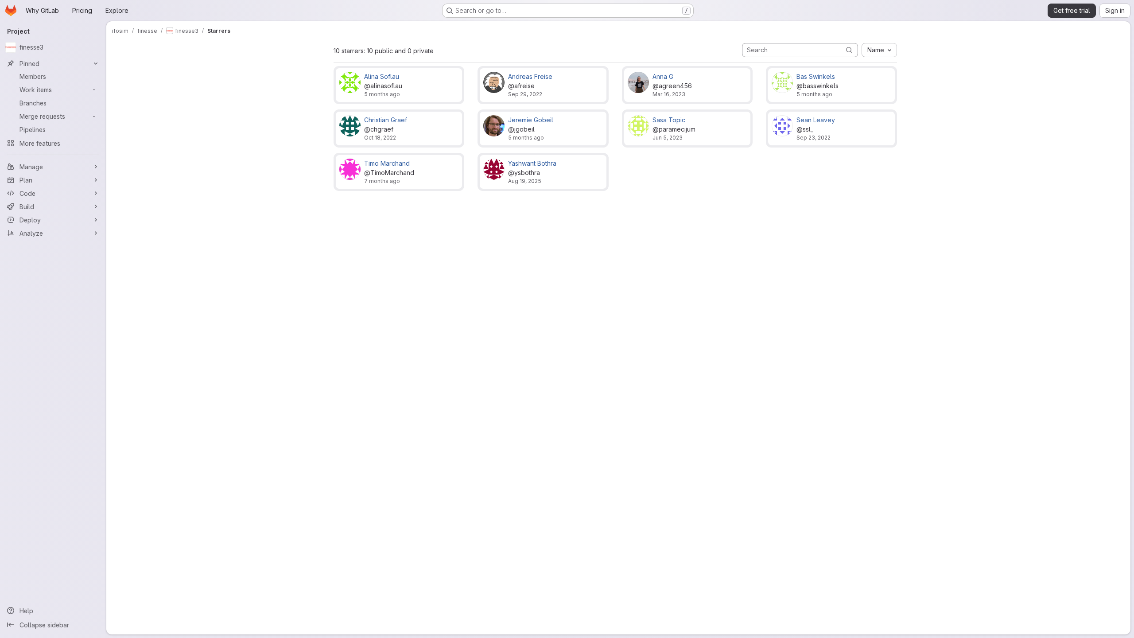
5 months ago (382, 94)
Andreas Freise (530, 76)
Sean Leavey (815, 120)
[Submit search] (849, 49)
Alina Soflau (381, 76)
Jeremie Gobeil (530, 120)
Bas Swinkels (815, 76)
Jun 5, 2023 (667, 137)
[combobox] (879, 50)
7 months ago (382, 181)
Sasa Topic (668, 120)
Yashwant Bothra (532, 163)
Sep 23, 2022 (813, 137)
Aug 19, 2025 (524, 181)
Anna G (662, 76)
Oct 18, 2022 (380, 137)
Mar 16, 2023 (668, 94)
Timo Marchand (387, 163)
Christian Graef (385, 120)
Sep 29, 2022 (525, 94)
